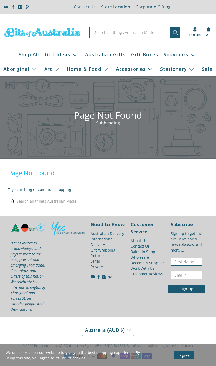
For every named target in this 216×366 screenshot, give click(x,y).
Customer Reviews (147, 273)
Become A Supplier (147, 262)
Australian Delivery (107, 233)
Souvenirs (176, 54)
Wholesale (140, 257)
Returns (98, 255)
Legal (95, 261)
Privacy (97, 266)
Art (48, 69)
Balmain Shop (143, 251)
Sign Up (186, 288)
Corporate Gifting (153, 7)
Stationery (173, 69)
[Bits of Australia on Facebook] (13, 7)
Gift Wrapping (103, 250)
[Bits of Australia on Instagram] (20, 7)
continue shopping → (57, 189)
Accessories (131, 69)
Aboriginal (16, 69)
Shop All (29, 54)
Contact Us (85, 7)
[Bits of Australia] (42, 32)
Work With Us (142, 268)
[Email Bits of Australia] (6, 7)
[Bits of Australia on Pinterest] (27, 7)
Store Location (115, 7)
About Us (139, 240)
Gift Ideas (57, 54)
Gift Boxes (144, 54)
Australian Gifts (105, 54)
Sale (207, 69)
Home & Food (84, 69)
